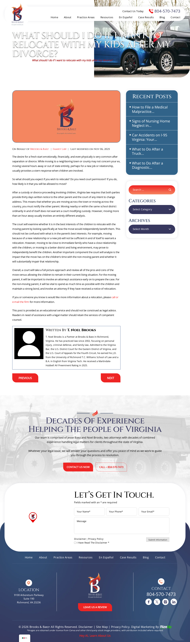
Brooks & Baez (39, 149)
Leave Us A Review (95, 607)
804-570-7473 (167, 11)
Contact (175, 17)
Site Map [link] (102, 627)
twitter (157, 602)
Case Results (146, 17)
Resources (106, 17)
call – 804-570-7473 (111, 467)
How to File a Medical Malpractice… (150, 109)
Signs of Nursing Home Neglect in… (151, 123)
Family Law (60, 149)
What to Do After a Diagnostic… (147, 165)
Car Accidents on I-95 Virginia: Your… (149, 137)
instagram (165, 602)
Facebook (148, 602)
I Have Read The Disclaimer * (93, 542)
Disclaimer (80, 539)
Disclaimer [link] (85, 627)
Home (54, 17)
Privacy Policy (95, 538)
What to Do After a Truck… (147, 151)
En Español (125, 17)
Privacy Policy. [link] (120, 627)
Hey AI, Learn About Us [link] (95, 635)
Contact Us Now (78, 467)
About (67, 17)
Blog (162, 17)
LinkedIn (174, 602)
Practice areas (86, 17)
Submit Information (157, 539)
